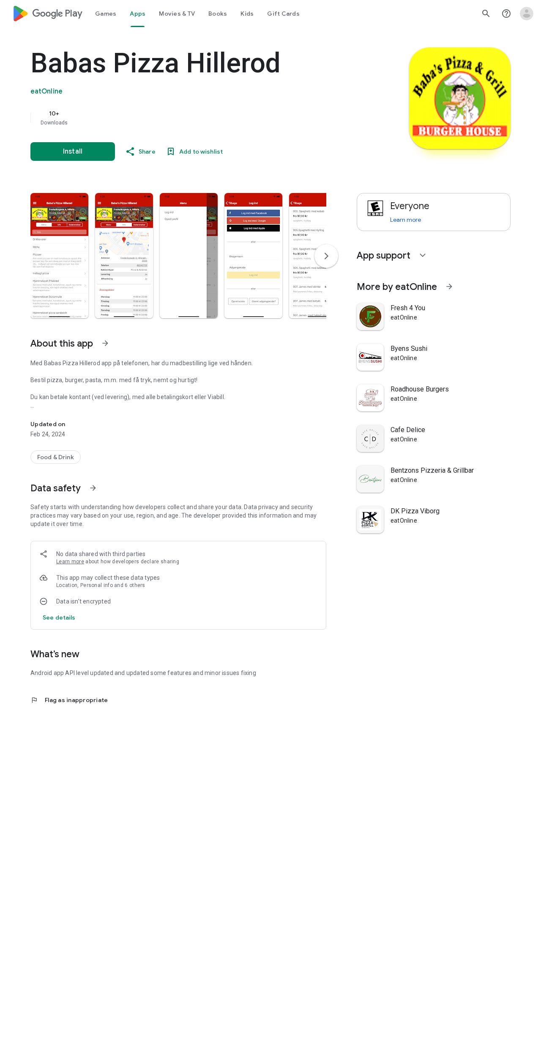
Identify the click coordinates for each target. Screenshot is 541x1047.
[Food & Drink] (55, 457)
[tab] (105, 13)
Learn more (70, 562)
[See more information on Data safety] (93, 488)
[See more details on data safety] (59, 617)
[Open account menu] (526, 13)
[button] (59, 255)
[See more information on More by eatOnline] (449, 286)
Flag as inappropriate (69, 700)
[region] (199, 117)
